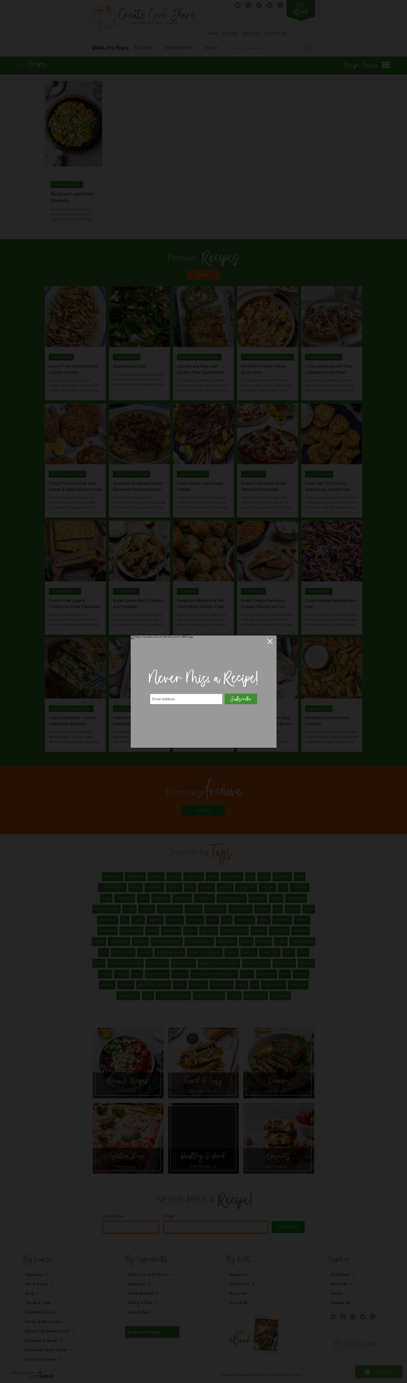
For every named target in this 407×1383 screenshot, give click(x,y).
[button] (270, 641)
